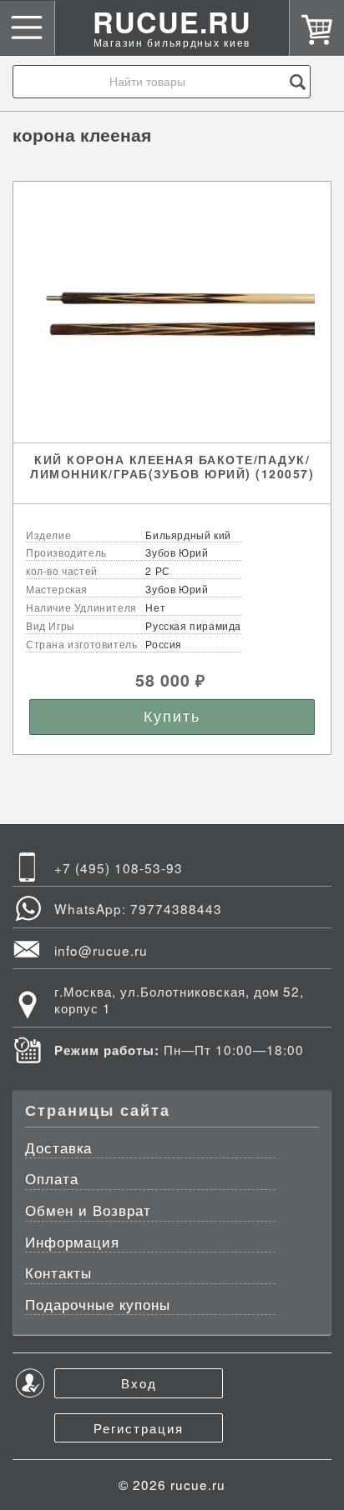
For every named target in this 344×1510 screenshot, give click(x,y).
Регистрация (139, 1427)
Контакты (58, 1273)
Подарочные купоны (97, 1305)
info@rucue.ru (101, 950)
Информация (72, 1243)
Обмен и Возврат (88, 1211)
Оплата (51, 1179)
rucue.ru (197, 1484)
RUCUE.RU (172, 32)
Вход (139, 1382)
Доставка (58, 1149)
